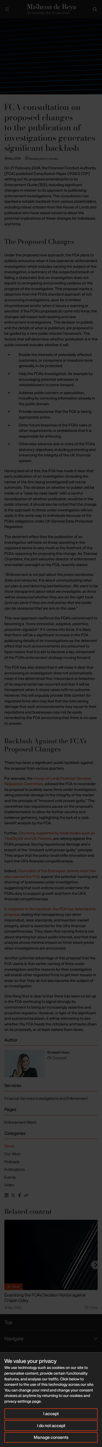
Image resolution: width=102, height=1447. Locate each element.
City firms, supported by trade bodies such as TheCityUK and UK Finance (49, 835)
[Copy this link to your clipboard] (26, 1195)
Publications (14, 1169)
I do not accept (51, 1425)
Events (10, 1177)
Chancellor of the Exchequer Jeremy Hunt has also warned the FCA (50, 873)
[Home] (51, 9)
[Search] (95, 9)
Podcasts (12, 1162)
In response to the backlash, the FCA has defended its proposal (50, 911)
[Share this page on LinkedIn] (6, 1195)
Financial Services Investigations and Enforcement (46, 1098)
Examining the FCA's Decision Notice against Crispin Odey (45, 1298)
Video (9, 1185)
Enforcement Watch (20, 1122)
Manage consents (51, 1437)
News (9, 1146)
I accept (51, 1413)
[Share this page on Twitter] (13, 1195)
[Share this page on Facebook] (19, 1195)
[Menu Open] (7, 9)
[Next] (95, 1265)
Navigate (14, 1338)
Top (8, 1322)
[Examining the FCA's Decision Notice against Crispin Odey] (51, 1255)
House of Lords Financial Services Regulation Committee (47, 781)
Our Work (12, 1154)
